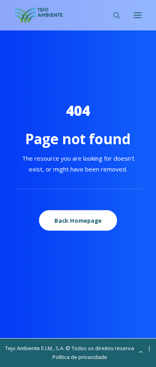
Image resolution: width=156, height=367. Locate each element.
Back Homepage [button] (78, 220)
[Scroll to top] (140, 351)
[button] (137, 15)
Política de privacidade (79, 357)
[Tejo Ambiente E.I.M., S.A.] (38, 15)
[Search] (113, 15)
